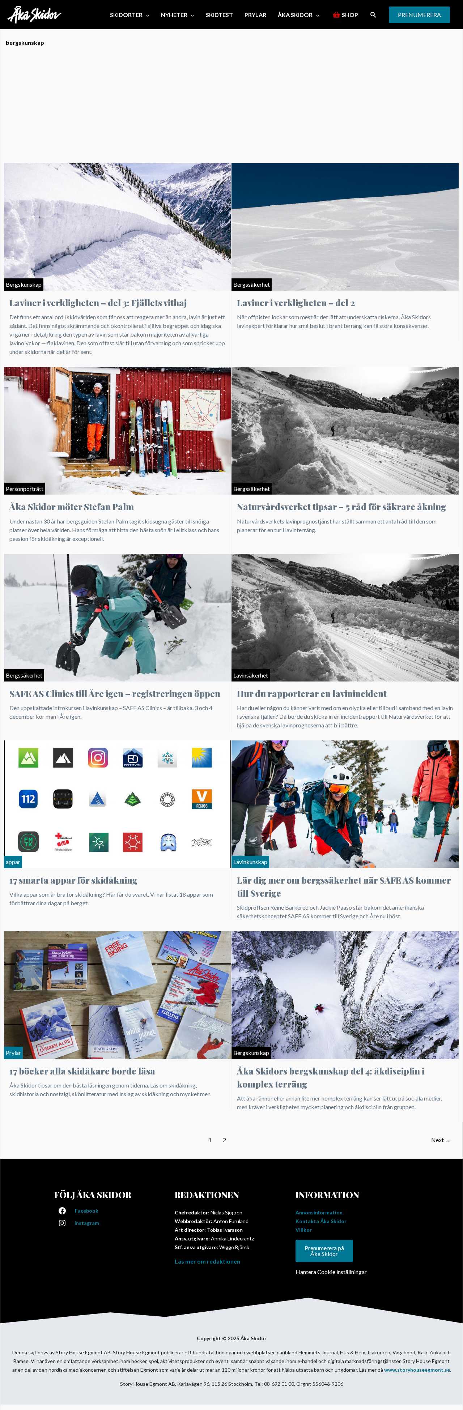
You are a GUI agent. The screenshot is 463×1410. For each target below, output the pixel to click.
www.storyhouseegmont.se (417, 1370)
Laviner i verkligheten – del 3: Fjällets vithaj (98, 302)
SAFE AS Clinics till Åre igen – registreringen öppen (114, 693)
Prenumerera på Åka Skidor (324, 1250)
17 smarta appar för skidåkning (73, 880)
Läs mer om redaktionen (207, 1261)
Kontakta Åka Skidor (321, 1221)
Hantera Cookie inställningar (331, 1271)
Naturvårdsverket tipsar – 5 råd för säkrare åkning (341, 506)
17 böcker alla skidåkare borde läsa (82, 1071)
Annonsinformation (319, 1212)
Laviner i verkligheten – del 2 (296, 302)
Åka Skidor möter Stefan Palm (71, 506)
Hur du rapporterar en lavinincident (312, 693)
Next (441, 1139)
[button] (373, 14)
